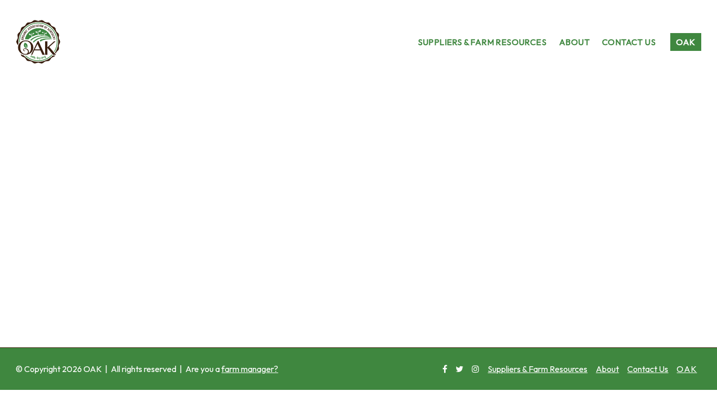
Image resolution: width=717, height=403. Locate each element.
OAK (685, 42)
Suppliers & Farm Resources (482, 42)
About (574, 42)
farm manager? (250, 369)
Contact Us (629, 42)
